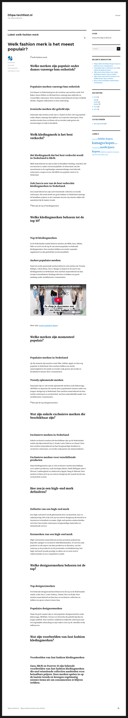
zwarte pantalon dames (48, 325)
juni (95, 100)
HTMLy (42, 708)
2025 (95, 107)
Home (117, 15)
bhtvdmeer (11, 62)
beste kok (94, 139)
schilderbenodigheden (106, 152)
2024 (95, 109)
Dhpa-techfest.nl (20, 15)
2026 (95, 97)
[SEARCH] (118, 48)
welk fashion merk (14, 71)
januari (96, 104)
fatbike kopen (105, 138)
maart (96, 102)
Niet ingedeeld (13, 68)
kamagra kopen (103, 143)
